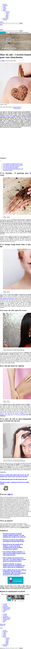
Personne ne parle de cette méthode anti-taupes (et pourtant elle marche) (13, 540)
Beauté (4, 10)
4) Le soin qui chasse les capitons (10, 167)
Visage (7, 13)
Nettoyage (5, 5)
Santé (4, 9)
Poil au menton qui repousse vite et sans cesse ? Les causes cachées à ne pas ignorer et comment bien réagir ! (14, 559)
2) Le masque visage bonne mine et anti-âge (13, 165)
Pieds (7, 17)
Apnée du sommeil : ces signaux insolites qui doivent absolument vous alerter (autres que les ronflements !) (14, 565)
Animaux (5, 19)
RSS (4, 611)
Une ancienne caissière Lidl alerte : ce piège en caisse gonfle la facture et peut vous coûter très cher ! (14, 553)
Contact (4, 610)
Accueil (4, 4)
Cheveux (8, 11)
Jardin (4, 6)
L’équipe (5, 605)
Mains (7, 15)
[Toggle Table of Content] (1, 161)
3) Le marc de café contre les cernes (11, 166)
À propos (5, 604)
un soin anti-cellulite (21, 414)
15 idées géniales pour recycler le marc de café (13, 479)
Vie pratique (5, 18)
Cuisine (4, 8)
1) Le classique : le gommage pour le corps (12, 163)
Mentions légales (7, 607)
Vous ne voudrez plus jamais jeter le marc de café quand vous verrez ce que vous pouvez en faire (14, 475)
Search (20, 23)
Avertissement (6, 609)
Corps (7, 14)
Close (1, 628)
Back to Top (3, 624)
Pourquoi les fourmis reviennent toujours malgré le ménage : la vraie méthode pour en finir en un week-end (14, 535)
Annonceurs (5, 606)
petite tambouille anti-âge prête (7, 298)
